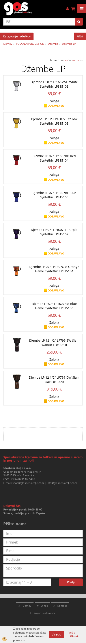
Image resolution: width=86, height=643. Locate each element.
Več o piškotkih (74, 634)
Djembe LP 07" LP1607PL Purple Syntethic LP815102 (54, 232)
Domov (7, 44)
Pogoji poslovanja (44, 613)
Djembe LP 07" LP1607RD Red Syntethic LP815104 (54, 158)
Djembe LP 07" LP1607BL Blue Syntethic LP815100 (54, 195)
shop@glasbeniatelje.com (28, 483)
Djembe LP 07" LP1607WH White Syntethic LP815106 (54, 84)
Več (43, 163)
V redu (56, 634)
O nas (44, 606)
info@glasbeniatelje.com (62, 483)
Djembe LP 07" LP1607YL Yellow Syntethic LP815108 (54, 121)
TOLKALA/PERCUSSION (30, 44)
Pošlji (71, 582)
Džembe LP (69, 44)
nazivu (76, 60)
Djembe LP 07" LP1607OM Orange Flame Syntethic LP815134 (54, 269)
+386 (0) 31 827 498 (23, 479)
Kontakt (62, 606)
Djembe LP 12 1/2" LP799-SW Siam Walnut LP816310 (54, 342)
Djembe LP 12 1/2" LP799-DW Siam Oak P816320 (54, 379)
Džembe (53, 44)
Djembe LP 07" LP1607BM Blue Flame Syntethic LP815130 (54, 306)
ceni (66, 60)
